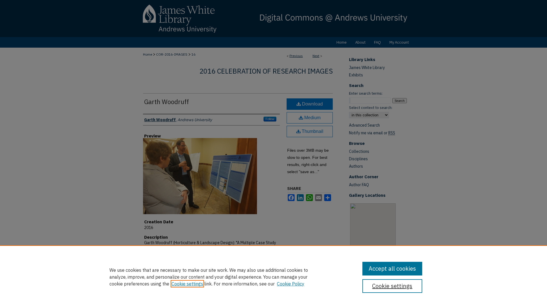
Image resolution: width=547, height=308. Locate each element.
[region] (273, 276)
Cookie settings (187, 284)
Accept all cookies (392, 268)
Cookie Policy (290, 284)
